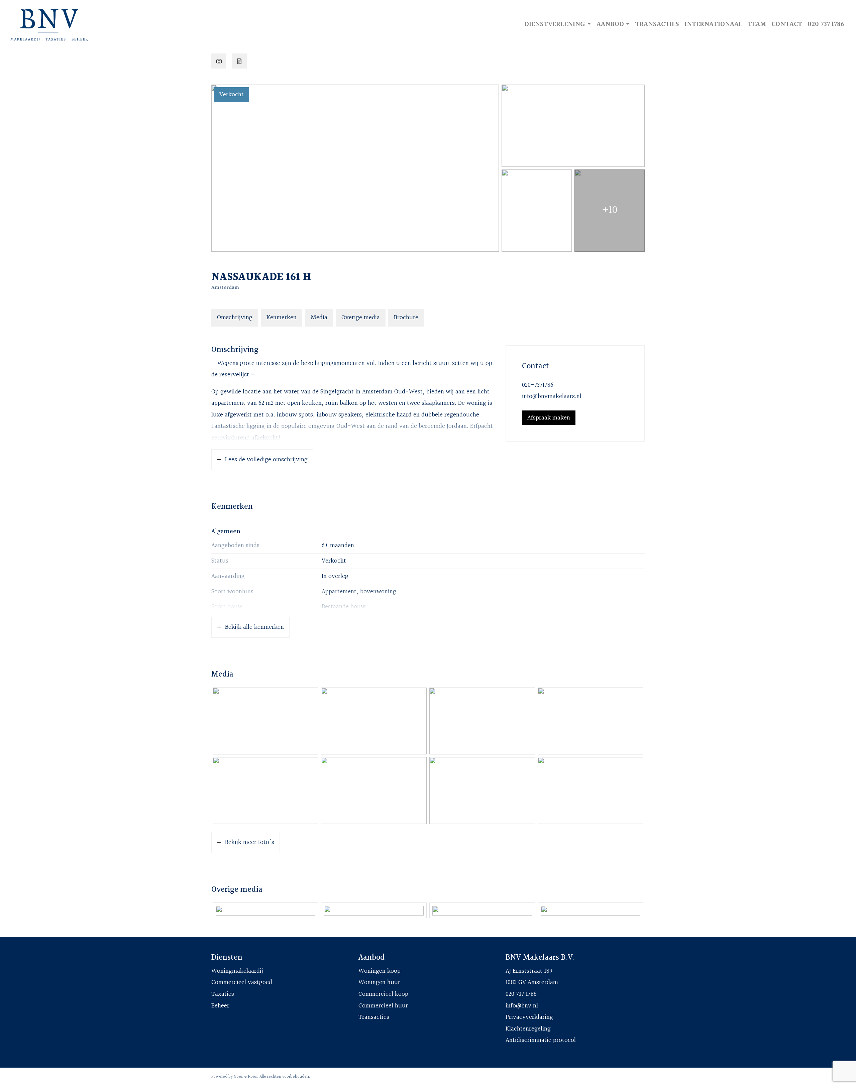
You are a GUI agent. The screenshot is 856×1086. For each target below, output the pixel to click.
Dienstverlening (554, 24)
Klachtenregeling (528, 1029)
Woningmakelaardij (237, 971)
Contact (786, 24)
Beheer (220, 1006)
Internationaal (713, 24)
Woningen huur (379, 982)
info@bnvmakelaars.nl (551, 396)
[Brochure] (239, 61)
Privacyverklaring (529, 1017)
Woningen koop (379, 971)
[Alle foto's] (218, 61)
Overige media (360, 318)
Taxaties (222, 994)
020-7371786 (537, 385)
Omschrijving (234, 318)
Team (757, 24)
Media (319, 318)
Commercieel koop (383, 994)
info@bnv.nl (522, 1006)
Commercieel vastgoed (241, 982)
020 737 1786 (826, 24)
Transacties (657, 24)
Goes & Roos (245, 1076)
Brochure (406, 318)
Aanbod (610, 24)
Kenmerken (281, 318)
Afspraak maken (548, 418)
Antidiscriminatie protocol (541, 1040)
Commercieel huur (383, 1006)
